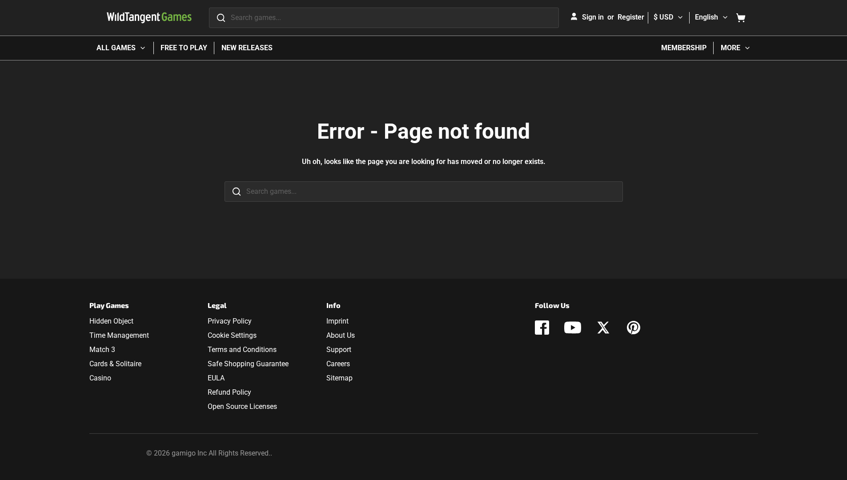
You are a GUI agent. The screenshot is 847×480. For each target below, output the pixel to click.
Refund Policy (229, 392)
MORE (730, 48)
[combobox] (384, 18)
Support (338, 349)
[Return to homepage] (149, 17)
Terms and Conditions (242, 349)
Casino (100, 378)
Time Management (119, 335)
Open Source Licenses (242, 406)
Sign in (593, 17)
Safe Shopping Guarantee (248, 364)
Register (631, 17)
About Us (340, 335)
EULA (216, 378)
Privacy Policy (230, 321)
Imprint (337, 321)
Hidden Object (111, 321)
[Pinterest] (634, 328)
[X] (603, 327)
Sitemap (339, 378)
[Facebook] (542, 327)
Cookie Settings (232, 335)
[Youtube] (572, 327)
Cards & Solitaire (115, 364)
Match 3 (102, 349)
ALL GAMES (116, 48)
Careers (338, 364)
